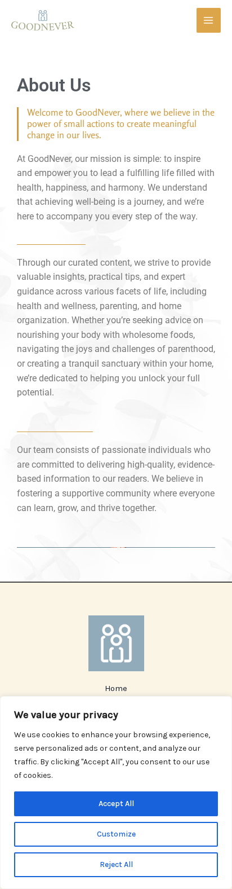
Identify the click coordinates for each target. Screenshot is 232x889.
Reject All (116, 864)
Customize (116, 834)
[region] (116, 792)
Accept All (116, 803)
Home (116, 688)
